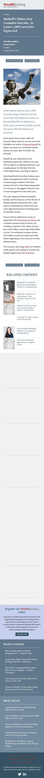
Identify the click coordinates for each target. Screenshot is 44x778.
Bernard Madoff (30, 144)
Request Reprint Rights (32, 61)
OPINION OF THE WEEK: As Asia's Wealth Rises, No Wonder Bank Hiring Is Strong (21, 743)
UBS (19, 253)
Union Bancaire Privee (26, 220)
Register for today (22, 610)
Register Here (22, 634)
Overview (12, 755)
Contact (21, 755)
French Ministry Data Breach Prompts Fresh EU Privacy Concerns (21, 733)
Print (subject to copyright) (14, 61)
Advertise (30, 755)
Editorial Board (13, 759)
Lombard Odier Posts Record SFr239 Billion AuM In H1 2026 (20, 708)
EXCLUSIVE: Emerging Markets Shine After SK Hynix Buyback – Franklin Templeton (20, 670)
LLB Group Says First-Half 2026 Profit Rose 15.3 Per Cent (21, 679)
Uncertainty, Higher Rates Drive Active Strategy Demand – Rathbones (21, 660)
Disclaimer (28, 762)
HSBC (26, 246)
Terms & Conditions (29, 759)
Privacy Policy (17, 762)
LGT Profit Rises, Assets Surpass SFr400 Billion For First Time (22, 717)
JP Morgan (29, 253)
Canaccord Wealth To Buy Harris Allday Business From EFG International (21, 688)
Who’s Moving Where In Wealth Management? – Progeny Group (18, 652)
